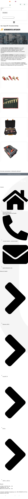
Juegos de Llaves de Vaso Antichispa (14, 139)
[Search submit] (1, 9)
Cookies (17, 495)
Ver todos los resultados (8, 17)
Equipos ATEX (5, 26)
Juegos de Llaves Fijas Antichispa (14, 115)
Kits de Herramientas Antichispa (14, 164)
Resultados (5, 12)
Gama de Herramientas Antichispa (14, 90)
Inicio (2, 26)
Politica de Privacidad (10, 495)
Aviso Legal (2, 495)
